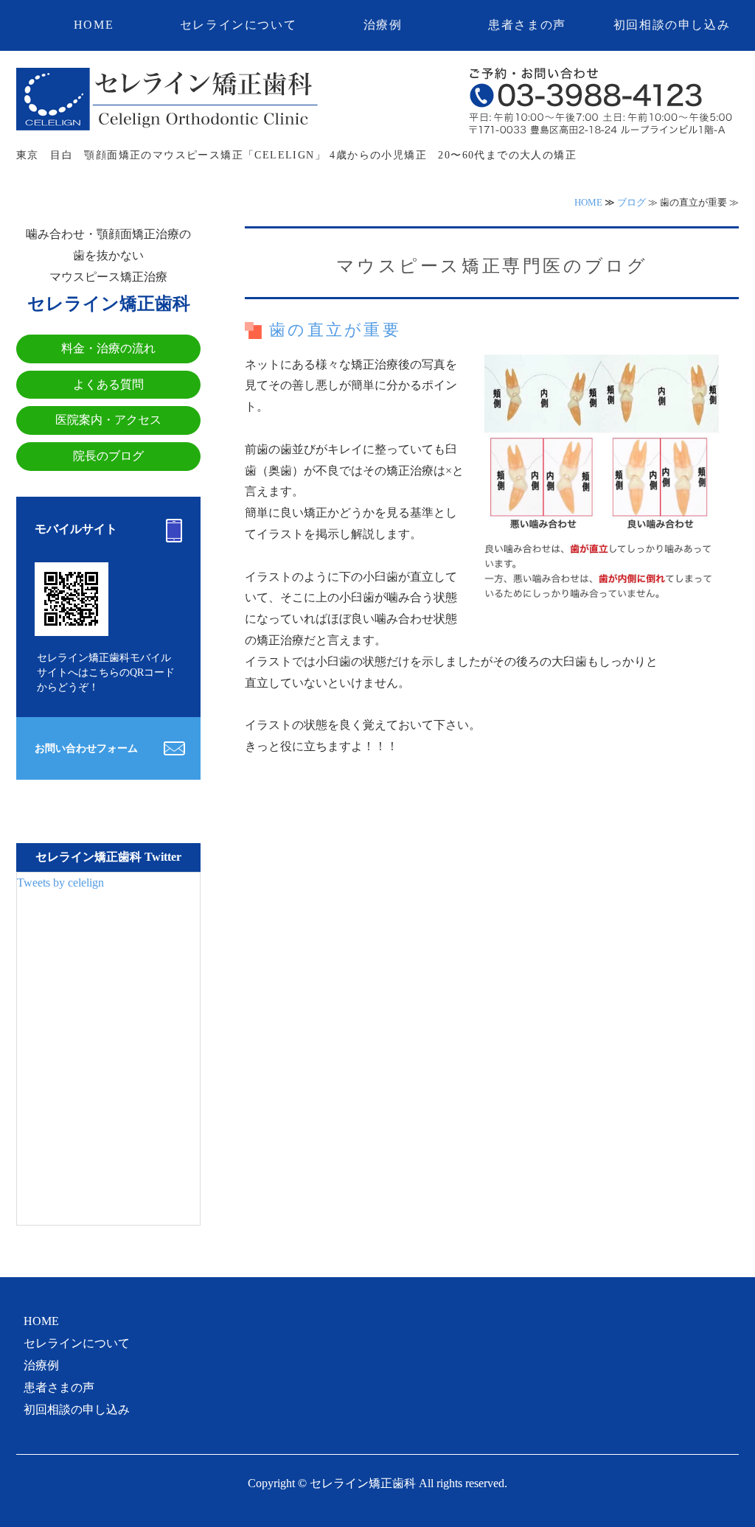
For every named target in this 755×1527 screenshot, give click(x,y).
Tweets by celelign (60, 882)
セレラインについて (238, 24)
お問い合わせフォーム (86, 748)
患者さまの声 (527, 24)
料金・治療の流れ (108, 348)
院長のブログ (108, 456)
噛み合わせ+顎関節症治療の (167, 101)
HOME (94, 24)
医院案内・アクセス (108, 419)
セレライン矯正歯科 (363, 1483)
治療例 (383, 24)
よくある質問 (108, 384)
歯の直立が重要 (335, 330)
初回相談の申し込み (671, 24)
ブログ (631, 202)
